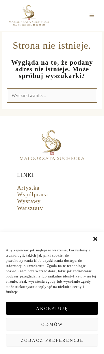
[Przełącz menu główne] (92, 15)
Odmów (52, 324)
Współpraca (32, 194)
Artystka (28, 187)
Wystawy (29, 201)
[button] (95, 239)
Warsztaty (30, 208)
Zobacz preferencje (52, 340)
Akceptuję (52, 308)
